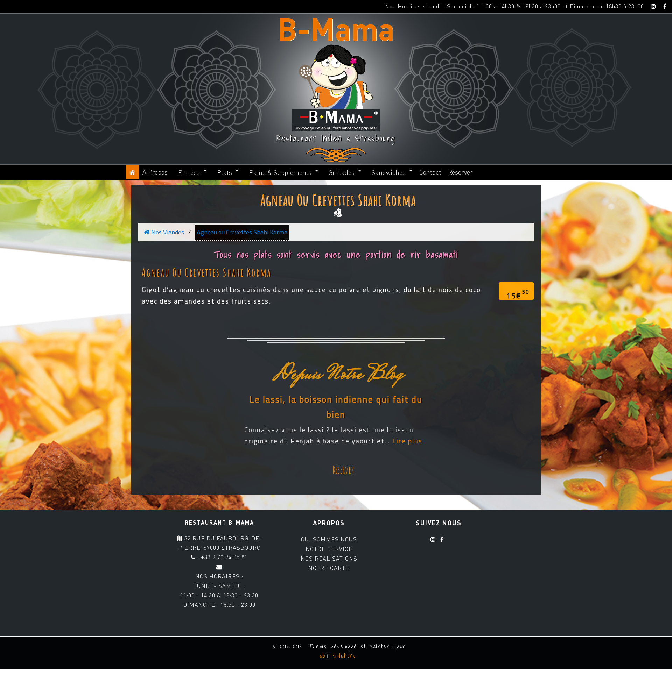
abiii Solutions (336, 655)
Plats (224, 172)
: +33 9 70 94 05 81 (222, 557)
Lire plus (407, 441)
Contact (430, 172)
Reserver (460, 172)
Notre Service (329, 549)
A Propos (155, 172)
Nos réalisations (329, 558)
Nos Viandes (167, 232)
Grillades (342, 172)
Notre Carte (328, 567)
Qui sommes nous (329, 539)
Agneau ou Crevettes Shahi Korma (338, 199)
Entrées (189, 172)
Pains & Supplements (280, 172)
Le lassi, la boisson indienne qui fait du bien (336, 407)
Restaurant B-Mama (219, 522)
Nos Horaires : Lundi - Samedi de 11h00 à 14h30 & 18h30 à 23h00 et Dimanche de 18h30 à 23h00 (514, 6)
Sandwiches (389, 172)
